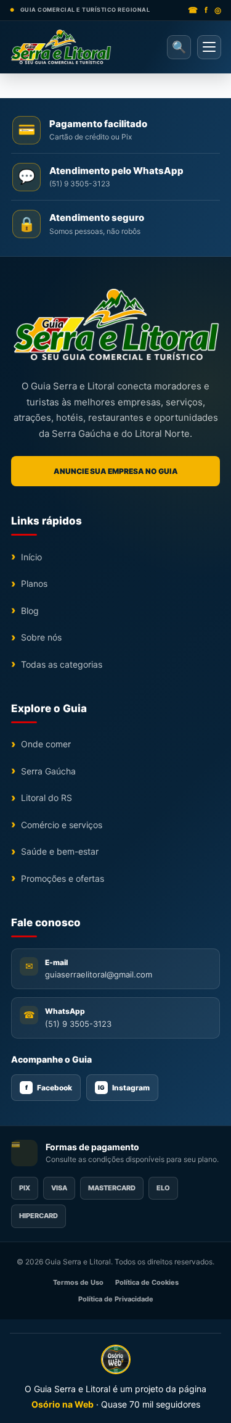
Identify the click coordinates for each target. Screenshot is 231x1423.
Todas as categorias (61, 664)
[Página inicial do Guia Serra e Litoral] (60, 47)
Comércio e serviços (61, 824)
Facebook (49, 1087)
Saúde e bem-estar (60, 851)
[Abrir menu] (209, 47)
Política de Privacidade (115, 1299)
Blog (30, 610)
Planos (34, 583)
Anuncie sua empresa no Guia (116, 471)
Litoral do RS (46, 797)
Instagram (124, 1087)
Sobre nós (41, 637)
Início (31, 557)
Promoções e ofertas (62, 878)
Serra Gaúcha (48, 771)
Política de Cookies (147, 1282)
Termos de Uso (78, 1282)
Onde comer (46, 744)
